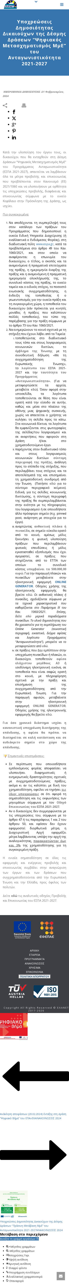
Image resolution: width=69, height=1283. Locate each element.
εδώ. (40, 513)
